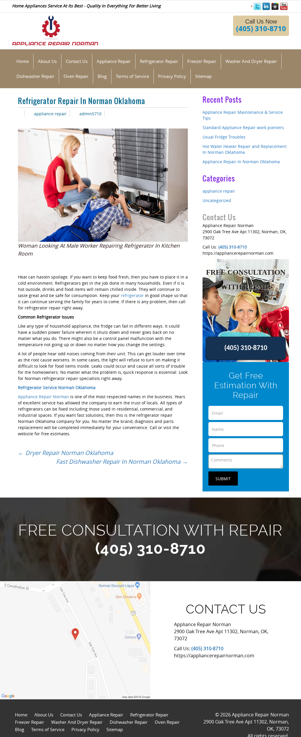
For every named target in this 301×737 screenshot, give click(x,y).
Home (21, 715)
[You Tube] (283, 6)
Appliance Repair (106, 715)
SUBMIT (223, 478)
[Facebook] (251, 6)
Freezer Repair (29, 722)
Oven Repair (167, 722)
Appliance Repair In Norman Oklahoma (241, 161)
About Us (43, 715)
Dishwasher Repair (129, 722)
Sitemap (114, 729)
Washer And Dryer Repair (77, 722)
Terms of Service (47, 729)
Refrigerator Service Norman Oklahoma (57, 387)
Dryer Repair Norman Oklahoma (65, 453)
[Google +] (275, 6)
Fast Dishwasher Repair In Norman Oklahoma (122, 462)
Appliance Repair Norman (43, 396)
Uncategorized (217, 200)
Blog (19, 729)
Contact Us (71, 715)
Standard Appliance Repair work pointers (243, 127)
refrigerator (132, 295)
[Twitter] (257, 6)
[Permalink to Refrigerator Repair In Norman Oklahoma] (19, 113)
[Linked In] (266, 6)
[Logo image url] (55, 30)
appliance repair (50, 113)
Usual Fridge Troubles (224, 137)
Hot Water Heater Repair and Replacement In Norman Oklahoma (245, 149)
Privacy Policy (85, 729)
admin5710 (90, 113)
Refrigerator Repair (149, 715)
